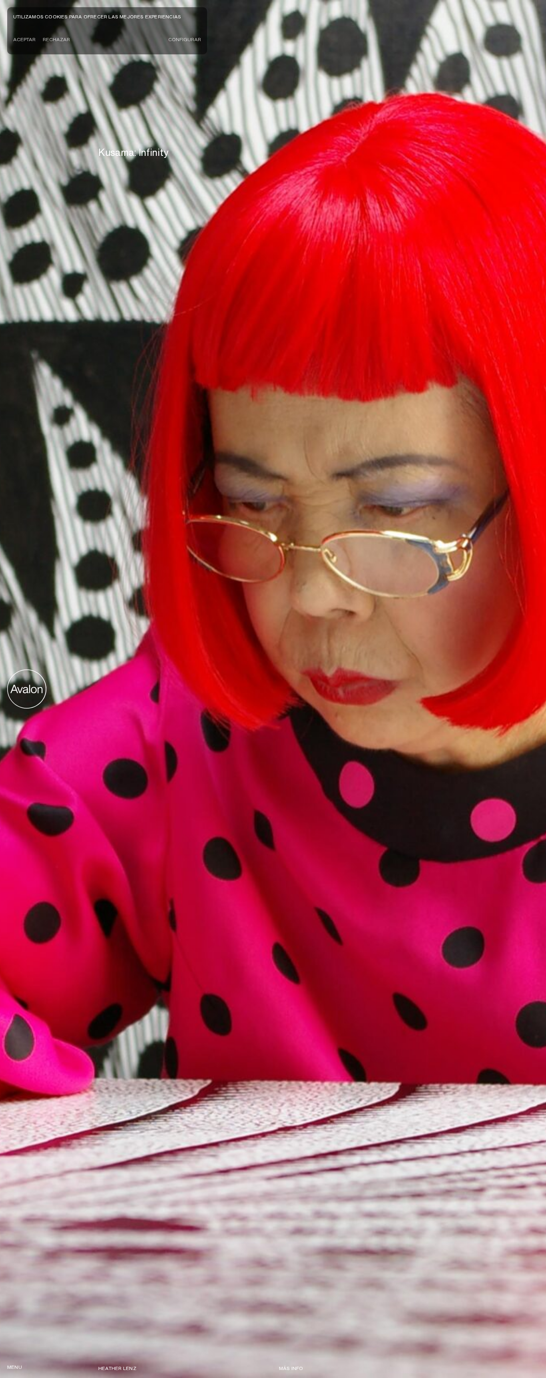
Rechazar (56, 39)
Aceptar (24, 39)
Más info (291, 1368)
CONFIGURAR (184, 39)
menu (14, 1367)
